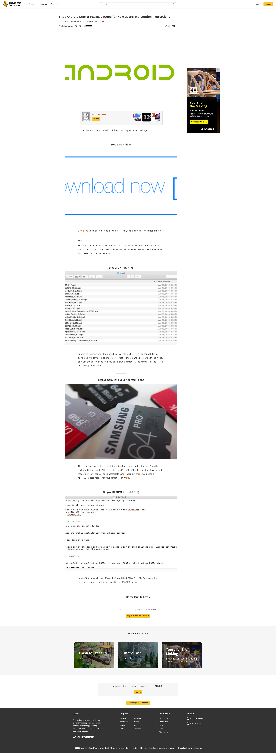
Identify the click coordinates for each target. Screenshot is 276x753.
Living (136, 722)
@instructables (196, 718)
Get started (163, 722)
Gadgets (89, 21)
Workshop (124, 722)
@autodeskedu (196, 723)
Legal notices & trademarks (190, 748)
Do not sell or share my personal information (159, 748)
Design (122, 725)
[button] (181, 26)
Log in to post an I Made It (138, 615)
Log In (257, 4)
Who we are (163, 732)
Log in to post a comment (138, 702)
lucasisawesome (68, 21)
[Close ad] (218, 70)
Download (83, 230)
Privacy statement (117, 748)
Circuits (80, 21)
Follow (96, 118)
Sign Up (268, 4)
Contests (43, 4)
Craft (122, 728)
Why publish (164, 718)
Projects (32, 4)
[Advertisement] (203, 100)
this (138, 473)
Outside (137, 725)
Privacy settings (133, 748)
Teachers (54, 4)
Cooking (137, 718)
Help (161, 725)
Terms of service (101, 748)
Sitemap (162, 728)
